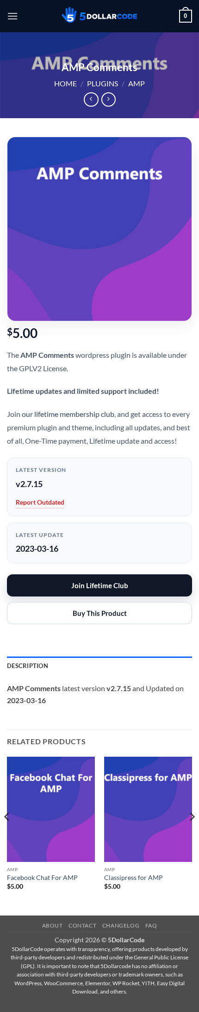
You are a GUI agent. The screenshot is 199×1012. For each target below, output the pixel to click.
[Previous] (7, 835)
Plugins (102, 83)
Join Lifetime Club (99, 585)
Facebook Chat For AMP (42, 877)
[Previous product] (108, 99)
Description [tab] (27, 665)
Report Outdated (40, 502)
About (52, 925)
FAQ (151, 925)
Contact (82, 925)
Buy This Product (100, 613)
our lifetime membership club (68, 414)
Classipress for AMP (133, 877)
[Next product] (91, 99)
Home (65, 83)
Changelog (121, 925)
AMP (136, 83)
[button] (12, 16)
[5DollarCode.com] (99, 16)
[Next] (191, 835)
